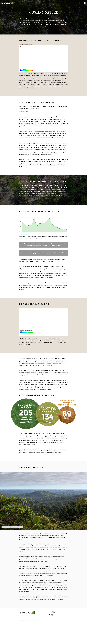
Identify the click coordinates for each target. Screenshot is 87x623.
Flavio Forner (20, 527)
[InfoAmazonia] (27, 612)
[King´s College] (52, 613)
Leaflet (67, 335)
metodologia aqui (62, 282)
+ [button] (20, 46)
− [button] (20, 48)
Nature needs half (49, 584)
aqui (25, 149)
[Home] (8, 3)
